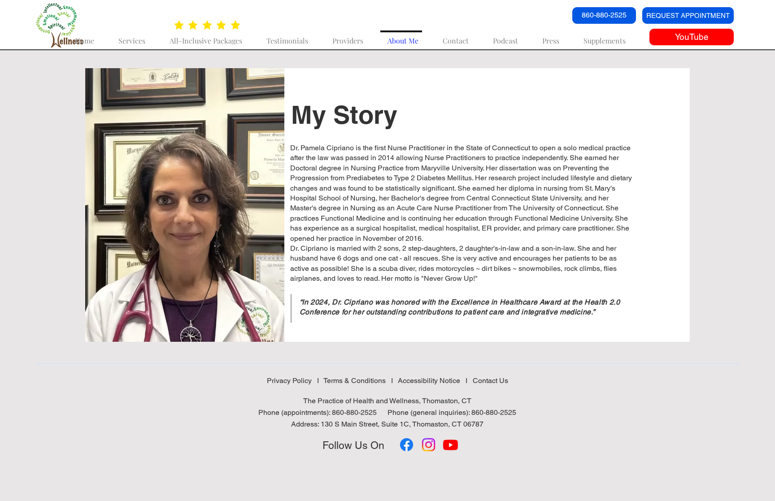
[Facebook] (406, 444)
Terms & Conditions (354, 380)
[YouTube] (450, 444)
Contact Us (490, 380)
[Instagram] (428, 444)
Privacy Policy (289, 380)
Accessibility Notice (429, 380)
